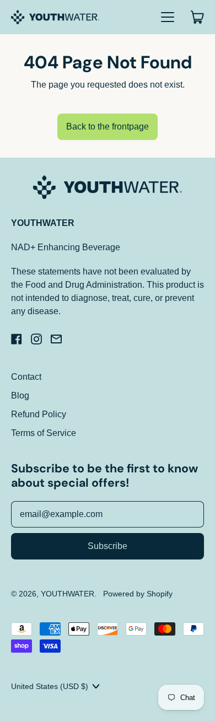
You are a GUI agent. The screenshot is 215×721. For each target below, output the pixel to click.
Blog (20, 395)
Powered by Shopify (138, 593)
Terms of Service (43, 433)
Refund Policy (38, 414)
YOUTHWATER (67, 593)
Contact (26, 376)
